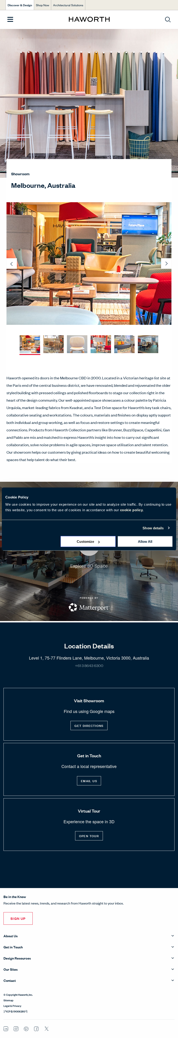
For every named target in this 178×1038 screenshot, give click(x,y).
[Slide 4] (100, 344)
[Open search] (167, 19)
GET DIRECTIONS (89, 725)
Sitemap (8, 1000)
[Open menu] (10, 19)
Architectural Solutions (68, 5)
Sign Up (18, 918)
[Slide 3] (77, 344)
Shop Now (42, 5)
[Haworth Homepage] (89, 19)
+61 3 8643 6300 (89, 665)
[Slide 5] (124, 344)
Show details (153, 528)
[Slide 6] (148, 344)
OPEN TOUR (89, 835)
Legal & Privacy (12, 1005)
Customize (85, 541)
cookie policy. (132, 510)
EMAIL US (89, 780)
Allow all (145, 541)
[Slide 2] (53, 344)
